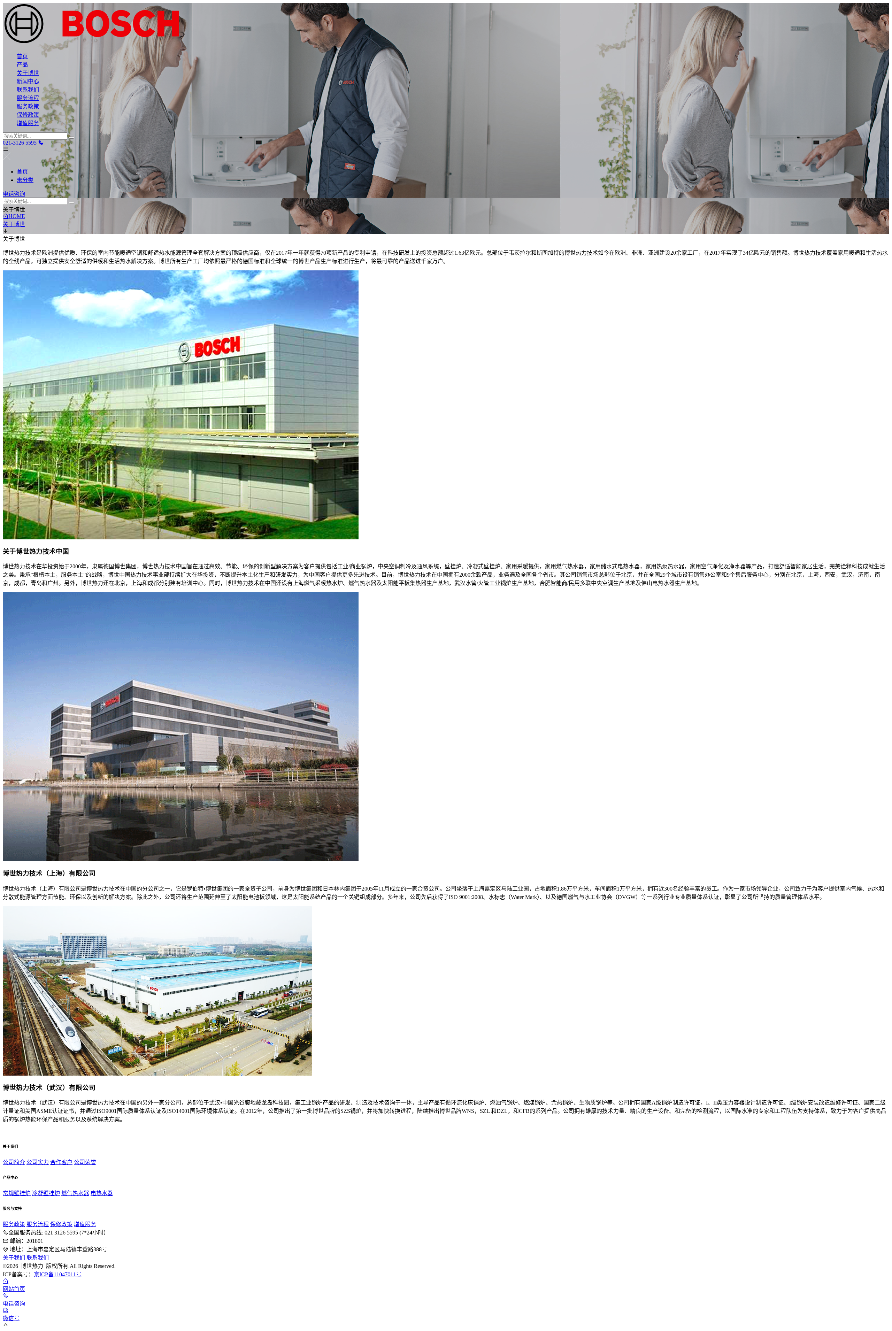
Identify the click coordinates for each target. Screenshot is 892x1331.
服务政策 (28, 106)
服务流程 (28, 98)
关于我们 (14, 1258)
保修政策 (28, 115)
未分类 (25, 180)
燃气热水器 (75, 1193)
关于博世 (28, 73)
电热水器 (102, 1193)
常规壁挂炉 (17, 1193)
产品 (22, 65)
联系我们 (28, 90)
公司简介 (14, 1162)
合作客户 (61, 1162)
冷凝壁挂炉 (46, 1193)
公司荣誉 (85, 1162)
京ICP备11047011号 (58, 1274)
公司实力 (37, 1162)
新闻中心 (28, 81)
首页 (22, 56)
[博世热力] (446, 24)
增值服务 (28, 123)
